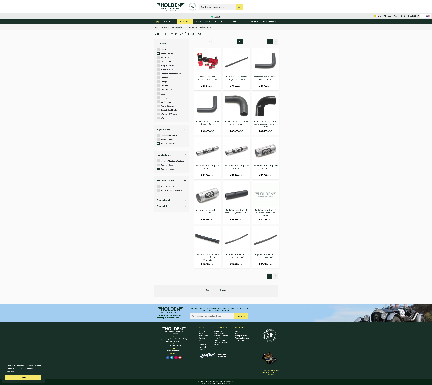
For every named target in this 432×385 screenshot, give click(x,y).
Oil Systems (166, 102)
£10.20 (236, 175)
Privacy (216, 345)
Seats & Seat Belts (169, 110)
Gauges (164, 94)
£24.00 (236, 130)
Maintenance (203, 21)
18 (240, 42)
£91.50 (265, 264)
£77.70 (236, 264)
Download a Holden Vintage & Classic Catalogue (270, 372)
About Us (238, 331)
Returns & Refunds (221, 336)
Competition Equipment (171, 73)
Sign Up (241, 316)
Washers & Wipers (169, 114)
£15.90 (207, 219)
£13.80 (265, 175)
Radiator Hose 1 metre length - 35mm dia (236, 78)
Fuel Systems (166, 90)
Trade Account (219, 340)
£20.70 (207, 130)
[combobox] (425, 16)
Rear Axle (165, 57)
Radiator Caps (167, 165)
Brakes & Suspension (170, 69)
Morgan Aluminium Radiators (173, 161)
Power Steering (167, 106)
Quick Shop (218, 338)
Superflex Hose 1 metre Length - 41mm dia (265, 255)
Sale (243, 21)
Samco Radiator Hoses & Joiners (171, 190)
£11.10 (207, 175)
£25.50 (265, 130)
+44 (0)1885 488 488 (174, 346)
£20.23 (207, 86)
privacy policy (211, 310)
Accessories (166, 61)
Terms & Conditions (221, 342)
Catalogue (202, 345)
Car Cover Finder (204, 349)
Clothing (220, 21)
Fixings (164, 81)
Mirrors (164, 98)
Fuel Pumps (165, 86)
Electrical (169, 21)
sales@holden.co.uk (174, 351)
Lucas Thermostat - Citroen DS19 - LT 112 (207, 78)
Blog (236, 333)
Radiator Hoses (167, 169)
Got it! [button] (23, 377)
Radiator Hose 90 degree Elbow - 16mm (266, 78)
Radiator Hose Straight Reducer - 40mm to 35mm (265, 213)
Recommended (202, 42)
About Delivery (219, 333)
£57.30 (207, 264)
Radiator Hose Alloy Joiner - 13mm (207, 167)
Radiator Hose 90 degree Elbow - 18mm (207, 122)
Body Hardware (167, 65)
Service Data (239, 340)
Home (156, 27)
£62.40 (236, 86)
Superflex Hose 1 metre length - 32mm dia (236, 255)
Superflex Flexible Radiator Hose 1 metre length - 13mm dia (208, 257)
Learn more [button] (10, 372)
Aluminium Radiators (169, 135)
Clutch (163, 49)
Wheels (164, 118)
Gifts (233, 21)
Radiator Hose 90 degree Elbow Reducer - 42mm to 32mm (266, 124)
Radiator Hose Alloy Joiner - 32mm (266, 167)
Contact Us (218, 331)
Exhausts (165, 77)
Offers (201, 342)
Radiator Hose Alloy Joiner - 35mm (207, 211)
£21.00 (265, 219)
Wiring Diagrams (241, 336)
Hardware (185, 21)
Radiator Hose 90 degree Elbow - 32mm (237, 122)
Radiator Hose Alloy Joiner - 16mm (237, 167)
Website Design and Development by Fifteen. (216, 383)
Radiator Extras (167, 186)
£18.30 (265, 86)
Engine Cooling (177, 27)
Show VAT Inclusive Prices (388, 16)
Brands (254, 21)
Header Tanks (167, 139)
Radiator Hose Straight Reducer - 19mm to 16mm (236, 211)
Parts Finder (269, 21)
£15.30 (236, 219)
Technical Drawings (242, 338)
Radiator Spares (191, 27)
